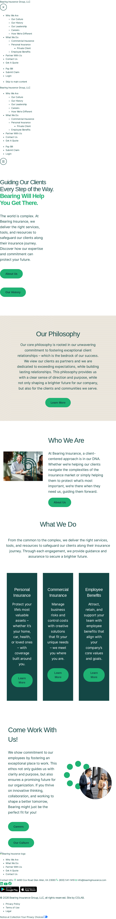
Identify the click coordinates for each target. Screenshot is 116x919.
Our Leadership (19, 26)
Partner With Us (14, 55)
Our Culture (17, 19)
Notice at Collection (10, 917)
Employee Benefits (20, 51)
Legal (8, 911)
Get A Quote (12, 62)
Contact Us (11, 59)
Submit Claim (12, 72)
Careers (15, 30)
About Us (11, 273)
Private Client (24, 48)
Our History (17, 22)
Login (8, 75)
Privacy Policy (13, 903)
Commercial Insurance (22, 40)
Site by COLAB (75, 897)
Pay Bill (9, 68)
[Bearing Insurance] (13, 853)
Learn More (58, 402)
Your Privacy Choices (32, 917)
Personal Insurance (21, 122)
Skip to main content (16, 81)
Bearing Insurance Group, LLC (15, 1)
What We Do (12, 115)
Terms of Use (12, 907)
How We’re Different (21, 33)
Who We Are (12, 93)
